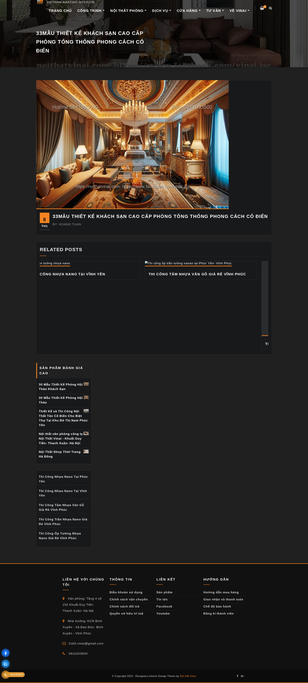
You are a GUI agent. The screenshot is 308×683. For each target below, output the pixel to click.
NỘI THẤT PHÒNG (127, 11)
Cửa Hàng (188, 11)
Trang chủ (60, 11)
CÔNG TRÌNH (90, 11)
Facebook (164, 612)
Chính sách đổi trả (124, 612)
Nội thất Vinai (188, 681)
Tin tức (162, 605)
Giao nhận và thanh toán (223, 605)
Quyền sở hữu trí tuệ (126, 619)
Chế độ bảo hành (217, 612)
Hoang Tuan (67, 224)
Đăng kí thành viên (218, 619)
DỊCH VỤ (160, 11)
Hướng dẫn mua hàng (221, 598)
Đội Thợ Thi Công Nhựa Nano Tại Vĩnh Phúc (233, 344)
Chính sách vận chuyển (129, 605)
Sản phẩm (164, 598)
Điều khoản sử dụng (126, 598)
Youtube (163, 619)
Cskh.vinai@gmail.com (85, 649)
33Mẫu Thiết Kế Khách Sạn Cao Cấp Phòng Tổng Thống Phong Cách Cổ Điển (160, 216)
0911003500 (78, 659)
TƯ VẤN (214, 11)
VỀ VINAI (239, 11)
